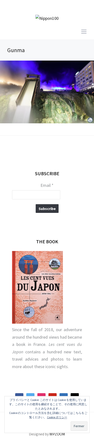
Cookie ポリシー (57, 417)
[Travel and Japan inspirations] (47, 18)
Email (47, 185)
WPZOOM (57, 434)
